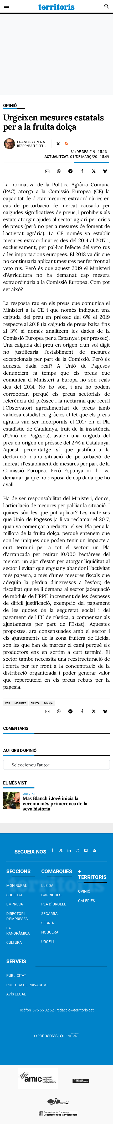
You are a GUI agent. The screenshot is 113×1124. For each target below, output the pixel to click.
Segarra (49, 913)
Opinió (10, 105)
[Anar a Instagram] (77, 850)
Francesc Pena (31, 142)
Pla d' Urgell (53, 904)
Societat (14, 895)
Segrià (47, 923)
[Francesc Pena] (9, 143)
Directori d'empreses (17, 916)
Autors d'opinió (20, 750)
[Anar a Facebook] (52, 850)
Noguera (49, 932)
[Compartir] (59, 171)
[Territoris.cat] (56, 6)
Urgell (48, 942)
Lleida (47, 885)
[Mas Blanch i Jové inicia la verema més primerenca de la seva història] (11, 800)
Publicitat (16, 975)
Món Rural (16, 885)
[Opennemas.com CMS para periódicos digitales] (56, 1035)
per (7, 703)
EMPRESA (14, 904)
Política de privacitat (27, 985)
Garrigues (51, 895)
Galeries (86, 901)
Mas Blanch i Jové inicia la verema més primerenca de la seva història (55, 803)
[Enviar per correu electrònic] (47, 171)
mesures (20, 703)
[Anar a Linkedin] (69, 850)
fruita (35, 703)
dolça (48, 703)
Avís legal (16, 994)
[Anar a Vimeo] (86, 850)
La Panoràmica (18, 930)
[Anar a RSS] (94, 850)
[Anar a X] (60, 850)
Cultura (14, 942)
